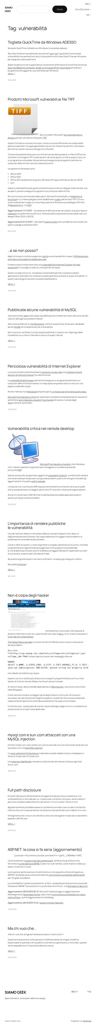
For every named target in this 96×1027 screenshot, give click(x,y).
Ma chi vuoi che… (22, 928)
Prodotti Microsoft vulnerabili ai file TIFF (41, 99)
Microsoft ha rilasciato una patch (55, 464)
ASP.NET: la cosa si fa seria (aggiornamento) (45, 849)
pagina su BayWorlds (21, 761)
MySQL (17, 326)
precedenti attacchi (57, 475)
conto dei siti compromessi (20, 636)
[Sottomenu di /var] (90, 14)
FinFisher (21, 564)
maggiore (12, 213)
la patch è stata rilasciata (51, 902)
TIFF (45, 137)
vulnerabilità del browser (22, 380)
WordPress (87, 1021)
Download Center (32, 894)
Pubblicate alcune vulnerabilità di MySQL (42, 310)
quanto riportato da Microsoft (39, 860)
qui (51, 53)
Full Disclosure (37, 323)
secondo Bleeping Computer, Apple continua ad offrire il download (39, 67)
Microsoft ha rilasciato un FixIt (22, 397)
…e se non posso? (23, 250)
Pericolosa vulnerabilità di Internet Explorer (44, 366)
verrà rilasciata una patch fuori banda (35, 400)
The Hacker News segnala (20, 642)
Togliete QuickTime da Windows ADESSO (42, 42)
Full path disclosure (24, 790)
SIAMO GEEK (8, 9)
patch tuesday (38, 481)
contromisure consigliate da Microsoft (66, 874)
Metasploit (32, 391)
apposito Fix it (16, 205)
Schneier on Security (77, 886)
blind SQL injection (34, 747)
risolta (45, 256)
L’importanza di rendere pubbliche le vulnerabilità (37, 525)
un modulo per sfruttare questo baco (68, 391)
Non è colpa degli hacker (28, 595)
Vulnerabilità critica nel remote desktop (41, 428)
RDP (19, 470)
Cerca (60, 9)
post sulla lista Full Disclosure (24, 753)
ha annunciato (51, 221)
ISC (29, 205)
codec (58, 199)
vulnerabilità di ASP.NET (30, 863)
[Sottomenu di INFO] (90, 4)
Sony (61, 633)
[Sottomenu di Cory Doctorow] (90, 9)
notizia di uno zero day (51, 372)
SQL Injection (57, 686)
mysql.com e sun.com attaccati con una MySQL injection (41, 737)
